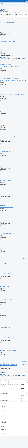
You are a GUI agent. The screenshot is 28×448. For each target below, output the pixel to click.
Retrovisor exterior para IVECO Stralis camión (6, 286)
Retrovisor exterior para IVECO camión (5, 180)
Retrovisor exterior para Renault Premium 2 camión (7, 337)
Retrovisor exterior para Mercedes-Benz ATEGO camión (7, 220)
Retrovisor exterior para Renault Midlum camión (6, 207)
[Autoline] (0, 5)
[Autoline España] (5, 1)
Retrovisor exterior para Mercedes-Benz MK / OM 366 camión (8, 350)
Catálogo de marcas (3, 426)
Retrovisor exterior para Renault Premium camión (7, 273)
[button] (27, 1)
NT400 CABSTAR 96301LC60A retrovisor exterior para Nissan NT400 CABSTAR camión (12, 94)
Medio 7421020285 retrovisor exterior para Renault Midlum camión (9, 66)
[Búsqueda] (27, 3)
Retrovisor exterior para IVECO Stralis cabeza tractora (6, 382)
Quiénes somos (3, 406)
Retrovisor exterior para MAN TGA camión (6, 299)
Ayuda (1, 407)
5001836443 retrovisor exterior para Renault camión (7, 193)
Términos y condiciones (4, 421)
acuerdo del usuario (23, 58)
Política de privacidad (3, 422)
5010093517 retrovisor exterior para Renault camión (7, 151)
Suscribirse (2, 57)
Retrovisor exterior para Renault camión (5, 391)
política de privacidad (15, 58)
